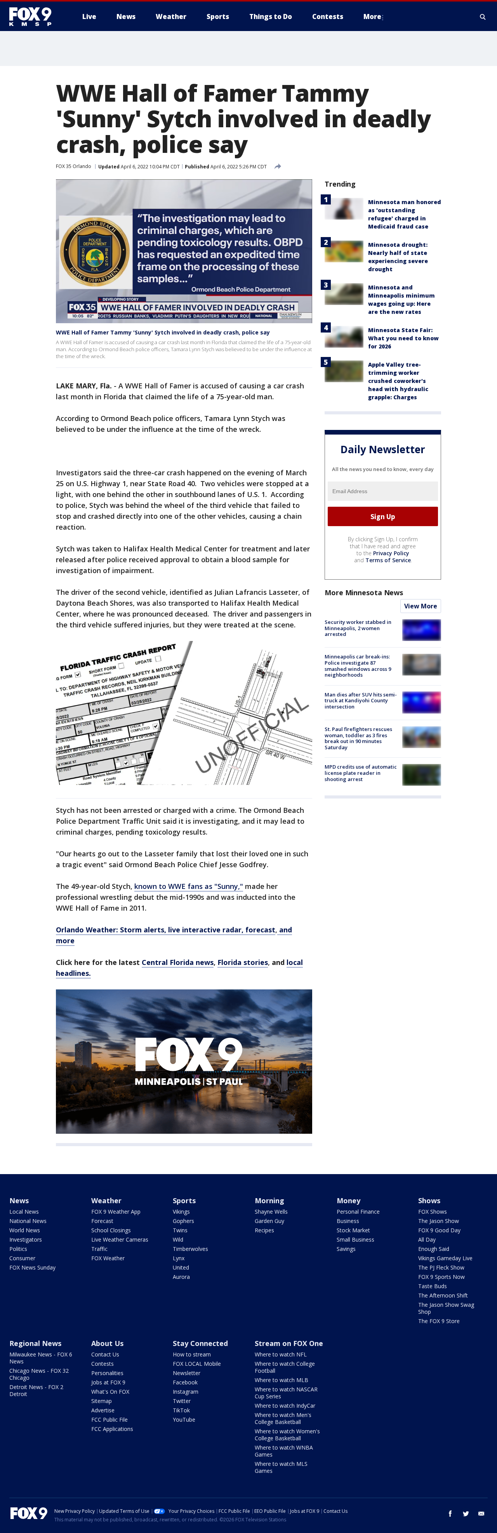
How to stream (192, 1354)
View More (420, 606)
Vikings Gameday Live (445, 1258)
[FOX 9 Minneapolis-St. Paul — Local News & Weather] (35, 16)
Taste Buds (432, 1286)
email (481, 1513)
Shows (429, 1200)
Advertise (103, 1410)
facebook (450, 1513)
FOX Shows (432, 1211)
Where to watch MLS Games (281, 1467)
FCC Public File (109, 1419)
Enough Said (433, 1248)
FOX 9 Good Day (439, 1230)
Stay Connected (200, 1343)
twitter (466, 1513)
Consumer (22, 1258)
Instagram (185, 1391)
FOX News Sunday (32, 1267)
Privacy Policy (391, 553)
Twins (180, 1230)
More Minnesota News (364, 592)
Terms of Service (388, 560)
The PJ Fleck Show (441, 1267)
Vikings (181, 1211)
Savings (346, 1248)
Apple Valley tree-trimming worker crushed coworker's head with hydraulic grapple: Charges (398, 381)
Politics (18, 1248)
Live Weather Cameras (119, 1239)
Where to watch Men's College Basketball (283, 1418)
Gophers (183, 1221)
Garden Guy (269, 1221)
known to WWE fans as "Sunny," (188, 886)
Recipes (264, 1230)
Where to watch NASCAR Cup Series (286, 1393)
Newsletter (186, 1373)
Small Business (355, 1239)
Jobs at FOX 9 (108, 1382)
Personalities (107, 1373)
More (372, 16)
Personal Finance (358, 1211)
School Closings (111, 1230)
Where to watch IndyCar (285, 1405)
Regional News (35, 1343)
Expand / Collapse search (483, 17)
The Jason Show (438, 1221)
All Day (427, 1239)
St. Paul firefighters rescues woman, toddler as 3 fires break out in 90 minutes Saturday (358, 738)
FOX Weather (108, 1258)
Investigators (25, 1239)
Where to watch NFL (281, 1354)
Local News (24, 1211)
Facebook (185, 1382)
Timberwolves (190, 1248)
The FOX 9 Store (439, 1321)
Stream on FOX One (289, 1343)
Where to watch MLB (281, 1380)
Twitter (182, 1401)
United (181, 1267)
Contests (102, 1363)
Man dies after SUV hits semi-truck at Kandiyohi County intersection (361, 700)
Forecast (102, 1221)
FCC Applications (112, 1429)
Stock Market (353, 1230)
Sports (184, 1200)
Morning (269, 1200)
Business (348, 1221)
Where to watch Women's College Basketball (287, 1434)
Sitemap (101, 1401)
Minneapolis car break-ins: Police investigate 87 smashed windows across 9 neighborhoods (358, 665)
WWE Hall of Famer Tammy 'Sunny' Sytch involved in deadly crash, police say (163, 332)
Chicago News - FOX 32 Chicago (39, 1374)
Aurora (181, 1276)
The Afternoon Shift (443, 1295)
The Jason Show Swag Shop (446, 1308)
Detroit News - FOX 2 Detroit (36, 1390)
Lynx (178, 1258)
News (19, 1200)
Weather (106, 1200)
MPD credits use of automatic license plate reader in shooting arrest (361, 772)
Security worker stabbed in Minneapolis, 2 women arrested (358, 627)
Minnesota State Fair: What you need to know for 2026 (403, 338)
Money (348, 1200)
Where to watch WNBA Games (284, 1451)
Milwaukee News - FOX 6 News (40, 1358)
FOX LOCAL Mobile (197, 1363)
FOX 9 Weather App (116, 1211)
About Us (107, 1343)
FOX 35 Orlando (73, 166)
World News (24, 1230)
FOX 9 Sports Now (441, 1276)
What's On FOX (110, 1391)
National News (28, 1221)
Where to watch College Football (285, 1367)
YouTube (184, 1419)
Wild (178, 1239)
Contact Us (105, 1354)
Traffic (99, 1248)
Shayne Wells (271, 1211)
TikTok (181, 1410)
